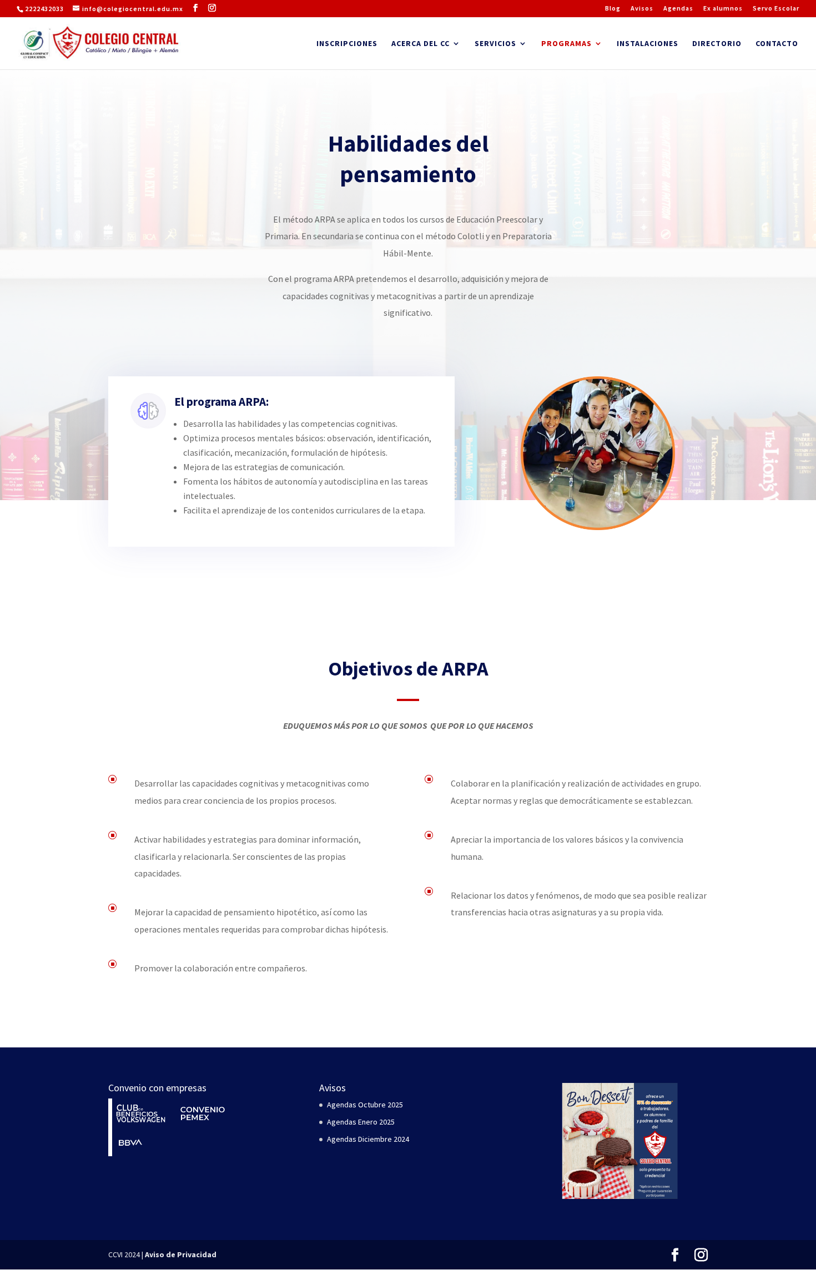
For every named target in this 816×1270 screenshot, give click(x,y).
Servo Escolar (776, 8)
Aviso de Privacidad (180, 1254)
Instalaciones (647, 43)
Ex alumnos (723, 8)
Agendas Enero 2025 (361, 1122)
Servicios (495, 43)
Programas (566, 43)
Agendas (678, 8)
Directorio (717, 43)
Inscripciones (346, 43)
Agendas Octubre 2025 (365, 1105)
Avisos (642, 8)
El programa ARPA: (221, 401)
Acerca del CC (420, 43)
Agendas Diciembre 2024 (368, 1139)
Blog (613, 8)
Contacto (776, 43)
